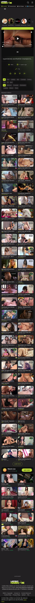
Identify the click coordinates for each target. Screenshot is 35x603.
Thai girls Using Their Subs (24, 370)
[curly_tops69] (26, 506)
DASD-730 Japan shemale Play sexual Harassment (8, 370)
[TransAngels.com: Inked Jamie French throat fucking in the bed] (25, 341)
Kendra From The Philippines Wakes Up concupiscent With (8, 332)
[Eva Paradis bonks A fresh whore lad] (25, 240)
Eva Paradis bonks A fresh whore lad (25, 244)
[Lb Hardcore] (6, 2)
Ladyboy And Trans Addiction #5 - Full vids (8, 446)
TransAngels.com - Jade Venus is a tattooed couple (8, 256)
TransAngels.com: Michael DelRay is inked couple (8, 307)
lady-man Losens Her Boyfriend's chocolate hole (8, 395)
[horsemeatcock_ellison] (26, 532)
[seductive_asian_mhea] (9, 493)
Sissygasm (4, 459)
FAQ (28, 595)
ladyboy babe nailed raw (24, 433)
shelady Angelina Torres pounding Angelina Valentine (8, 408)
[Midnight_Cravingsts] (9, 316)
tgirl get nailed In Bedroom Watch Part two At (24, 357)
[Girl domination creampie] (25, 126)
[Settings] (31, 32)
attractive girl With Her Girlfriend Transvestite (24, 117)
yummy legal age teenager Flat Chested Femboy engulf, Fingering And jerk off (24, 231)
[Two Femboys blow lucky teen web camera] (9, 341)
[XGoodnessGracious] (26, 545)
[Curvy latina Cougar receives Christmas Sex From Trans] (9, 214)
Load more (17, 464)
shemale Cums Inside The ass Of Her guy (24, 332)
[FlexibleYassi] (25, 404)
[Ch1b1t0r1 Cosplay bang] (25, 290)
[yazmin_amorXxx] (26, 493)
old (4, 82)
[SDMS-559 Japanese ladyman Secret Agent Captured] (25, 316)
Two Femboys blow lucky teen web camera (8, 345)
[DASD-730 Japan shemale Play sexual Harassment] (9, 366)
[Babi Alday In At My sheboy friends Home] (9, 227)
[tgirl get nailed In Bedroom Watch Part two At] (25, 354)
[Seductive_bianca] (9, 519)
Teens (16, 88)
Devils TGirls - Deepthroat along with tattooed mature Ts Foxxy (8, 206)
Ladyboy (6, 88)
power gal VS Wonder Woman (8, 142)
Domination (23, 85)
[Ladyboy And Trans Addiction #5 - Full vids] (9, 442)
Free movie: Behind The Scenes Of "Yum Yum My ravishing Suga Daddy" (8, 104)
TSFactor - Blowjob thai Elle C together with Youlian (24, 307)
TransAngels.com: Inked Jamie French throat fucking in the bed (24, 345)
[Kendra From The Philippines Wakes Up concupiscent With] (9, 328)
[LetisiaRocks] (26, 480)
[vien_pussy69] (9, 506)
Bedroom (9, 85)
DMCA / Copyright (7, 593)
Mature (11, 88)
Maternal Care (21, 421)
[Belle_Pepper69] (26, 519)
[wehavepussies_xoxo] (9, 189)
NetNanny (24, 589)
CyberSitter (30, 589)
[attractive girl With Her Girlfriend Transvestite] (25, 113)
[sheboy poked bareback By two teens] (25, 455)
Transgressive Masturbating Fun (25, 395)
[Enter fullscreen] (31, 42)
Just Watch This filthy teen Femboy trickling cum (8, 244)
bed (18, 79)
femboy (29, 79)
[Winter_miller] (9, 545)
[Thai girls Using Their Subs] (25, 366)
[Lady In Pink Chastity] (9, 430)
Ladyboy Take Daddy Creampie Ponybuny (24, 168)
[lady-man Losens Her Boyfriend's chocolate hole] (9, 392)
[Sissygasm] (9, 455)
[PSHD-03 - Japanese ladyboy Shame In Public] (9, 278)
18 (7, 82)
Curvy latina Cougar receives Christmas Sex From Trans (8, 218)
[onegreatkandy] (9, 532)
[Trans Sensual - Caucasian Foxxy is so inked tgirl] (9, 417)
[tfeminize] (9, 126)
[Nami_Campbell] (9, 379)
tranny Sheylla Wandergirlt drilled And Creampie (24, 383)
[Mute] (4, 32)
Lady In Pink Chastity (6, 433)
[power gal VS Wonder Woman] (9, 138)
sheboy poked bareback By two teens (24, 459)
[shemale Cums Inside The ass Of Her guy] (25, 328)
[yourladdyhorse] (25, 252)
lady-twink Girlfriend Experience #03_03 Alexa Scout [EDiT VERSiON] (8, 269)
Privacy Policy (16, 595)
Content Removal (26, 593)
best (11, 82)
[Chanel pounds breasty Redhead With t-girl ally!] (25, 101)
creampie (23, 79)
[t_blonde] (25, 278)
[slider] (17, 46)
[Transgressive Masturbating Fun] (25, 392)
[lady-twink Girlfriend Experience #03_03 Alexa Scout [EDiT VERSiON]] (9, 265)
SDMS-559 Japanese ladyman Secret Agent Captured (24, 319)
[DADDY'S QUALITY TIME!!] (9, 151)
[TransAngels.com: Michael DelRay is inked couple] (9, 303)
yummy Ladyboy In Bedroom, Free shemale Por (24, 269)
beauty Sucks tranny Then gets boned (24, 142)
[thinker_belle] (9, 480)
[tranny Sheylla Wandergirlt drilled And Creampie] (25, 379)
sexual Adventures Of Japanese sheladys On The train (24, 206)
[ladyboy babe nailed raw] (25, 430)
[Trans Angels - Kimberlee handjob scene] (25, 177)
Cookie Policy (7, 595)
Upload (23, 595)
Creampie (15, 85)
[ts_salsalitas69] (9, 164)
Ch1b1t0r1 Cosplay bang (24, 294)
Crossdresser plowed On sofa (24, 193)
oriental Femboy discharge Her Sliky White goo (8, 180)
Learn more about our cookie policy (24, 587)
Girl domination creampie (24, 130)
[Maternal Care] (25, 417)
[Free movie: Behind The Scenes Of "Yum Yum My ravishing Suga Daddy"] (9, 101)
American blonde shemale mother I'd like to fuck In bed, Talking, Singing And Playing (8, 117)
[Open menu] (32, 2)
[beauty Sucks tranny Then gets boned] (25, 138)
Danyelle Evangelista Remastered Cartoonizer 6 (8, 294)
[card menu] (16, 105)
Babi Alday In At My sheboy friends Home (8, 231)
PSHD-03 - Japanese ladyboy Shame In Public (8, 281)
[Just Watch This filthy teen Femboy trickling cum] (9, 240)
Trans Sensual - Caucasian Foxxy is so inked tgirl (8, 421)
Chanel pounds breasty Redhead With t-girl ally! (24, 104)
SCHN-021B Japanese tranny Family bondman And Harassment (24, 155)
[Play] (17, 39)
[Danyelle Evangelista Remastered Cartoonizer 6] (9, 290)
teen (8, 79)
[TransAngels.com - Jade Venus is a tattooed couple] (9, 252)
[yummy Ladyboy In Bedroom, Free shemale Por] (25, 265)
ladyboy (13, 79)
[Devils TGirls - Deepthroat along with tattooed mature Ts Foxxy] (9, 202)
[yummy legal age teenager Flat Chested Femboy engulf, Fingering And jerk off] (25, 227)
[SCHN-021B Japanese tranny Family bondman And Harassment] (25, 151)
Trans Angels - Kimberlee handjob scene (24, 180)
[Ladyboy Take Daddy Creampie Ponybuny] (25, 164)
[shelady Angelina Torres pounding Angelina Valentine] (9, 404)
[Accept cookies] (32, 599)
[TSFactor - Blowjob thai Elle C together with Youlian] (25, 303)
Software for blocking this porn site (11, 589)
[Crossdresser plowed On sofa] (25, 189)
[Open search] (28, 2)
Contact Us (17, 593)
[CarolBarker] (25, 442)
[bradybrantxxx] (9, 354)
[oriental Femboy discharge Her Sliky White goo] (9, 177)
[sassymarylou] (25, 214)
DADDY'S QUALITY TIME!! (7, 155)
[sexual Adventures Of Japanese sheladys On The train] (25, 202)
